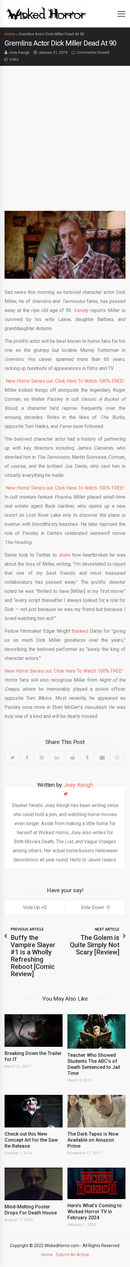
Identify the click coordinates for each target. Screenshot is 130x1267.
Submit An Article (72, 1255)
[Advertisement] (65, 134)
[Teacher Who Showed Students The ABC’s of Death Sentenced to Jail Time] (96, 1031)
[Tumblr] (87, 757)
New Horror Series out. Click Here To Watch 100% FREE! (65, 381)
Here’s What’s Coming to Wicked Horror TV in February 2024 (94, 1211)
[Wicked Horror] (46, 13)
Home (10, 34)
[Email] (102, 757)
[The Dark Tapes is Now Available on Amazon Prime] (96, 1111)
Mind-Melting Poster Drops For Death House (31, 1210)
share (64, 555)
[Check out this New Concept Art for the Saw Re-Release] (34, 1111)
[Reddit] (72, 757)
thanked (80, 631)
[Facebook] (27, 757)
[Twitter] (12, 757)
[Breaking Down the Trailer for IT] (34, 1030)
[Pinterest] (41, 757)
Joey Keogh (19, 52)
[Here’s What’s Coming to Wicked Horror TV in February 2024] (96, 1183)
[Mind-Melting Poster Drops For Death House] (34, 1184)
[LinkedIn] (57, 757)
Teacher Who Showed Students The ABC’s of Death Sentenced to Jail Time (93, 1064)
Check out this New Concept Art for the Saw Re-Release (31, 1140)
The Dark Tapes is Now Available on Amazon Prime (93, 1140)
